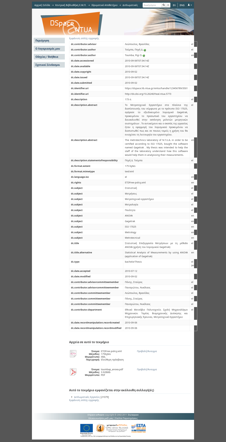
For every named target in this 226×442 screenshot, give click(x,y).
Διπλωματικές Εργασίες (87, 397)
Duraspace (133, 414)
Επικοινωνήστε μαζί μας (101, 418)
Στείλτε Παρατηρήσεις (126, 418)
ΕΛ (174, 5)
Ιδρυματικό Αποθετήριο (104, 5)
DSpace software (96, 414)
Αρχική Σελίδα (42, 5)
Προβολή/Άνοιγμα (147, 351)
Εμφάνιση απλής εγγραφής (84, 38)
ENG (182, 5)
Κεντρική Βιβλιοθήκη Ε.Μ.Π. (70, 5)
